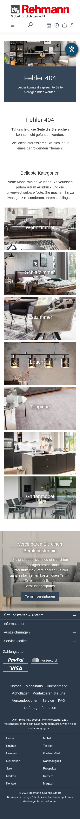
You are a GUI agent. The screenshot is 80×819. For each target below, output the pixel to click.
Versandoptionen (25, 700)
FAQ (61, 700)
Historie (16, 686)
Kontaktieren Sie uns (49, 693)
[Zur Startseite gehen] (40, 11)
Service (48, 700)
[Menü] (12, 25)
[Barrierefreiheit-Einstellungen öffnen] (71, 49)
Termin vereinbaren (40, 596)
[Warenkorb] (64, 25)
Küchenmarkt (57, 686)
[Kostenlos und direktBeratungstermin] (49, 25)
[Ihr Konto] (72, 24)
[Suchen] (30, 25)
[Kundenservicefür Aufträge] (57, 25)
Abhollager (20, 693)
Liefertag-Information (40, 708)
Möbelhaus (34, 686)
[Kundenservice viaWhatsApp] (40, 26)
